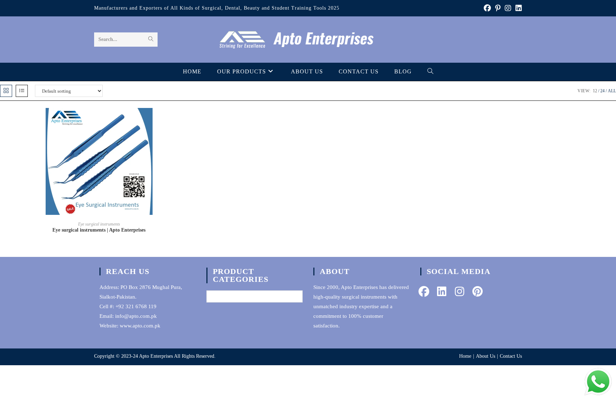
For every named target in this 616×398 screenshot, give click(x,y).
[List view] (22, 91)
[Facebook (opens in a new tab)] (487, 8)
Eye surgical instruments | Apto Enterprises (98, 230)
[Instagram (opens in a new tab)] (508, 8)
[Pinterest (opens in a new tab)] (498, 8)
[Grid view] (6, 91)
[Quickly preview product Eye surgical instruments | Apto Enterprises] (196, 120)
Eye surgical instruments (99, 224)
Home (465, 356)
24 (602, 90)
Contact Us (511, 356)
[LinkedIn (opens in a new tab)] (517, 8)
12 (595, 90)
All (612, 90)
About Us (485, 356)
